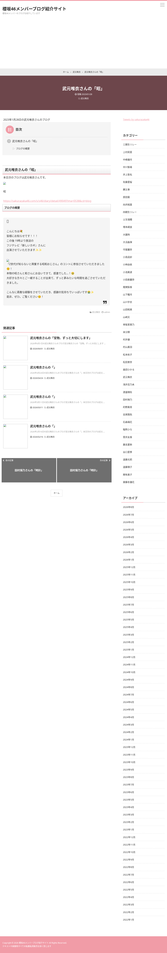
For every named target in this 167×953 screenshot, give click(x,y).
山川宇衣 (127, 301)
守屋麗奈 (127, 249)
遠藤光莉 (127, 459)
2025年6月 (128, 612)
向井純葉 (127, 204)
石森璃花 (127, 421)
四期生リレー (130, 212)
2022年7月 (128, 874)
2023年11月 (129, 754)
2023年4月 (128, 807)
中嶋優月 (127, 159)
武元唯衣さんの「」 (43, 367)
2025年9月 (128, 589)
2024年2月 (128, 732)
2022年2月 (128, 912)
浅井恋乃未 (128, 384)
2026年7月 (128, 514)
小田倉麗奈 (128, 279)
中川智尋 (127, 167)
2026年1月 (128, 559)
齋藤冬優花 (128, 482)
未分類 (126, 332)
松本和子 (127, 354)
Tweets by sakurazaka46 (136, 119)
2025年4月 (128, 627)
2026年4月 (128, 537)
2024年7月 (128, 694)
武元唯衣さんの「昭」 (25, 141)
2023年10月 (129, 762)
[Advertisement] (83, 44)
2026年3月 (128, 544)
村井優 (126, 339)
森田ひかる (128, 369)
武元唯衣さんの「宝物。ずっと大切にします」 (61, 338)
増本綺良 (127, 226)
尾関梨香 (127, 287)
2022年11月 (129, 844)
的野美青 (127, 407)
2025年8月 (128, 597)
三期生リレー (130, 144)
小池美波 (127, 272)
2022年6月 (128, 882)
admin (107, 312)
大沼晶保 (127, 242)
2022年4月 (128, 897)
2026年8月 (128, 507)
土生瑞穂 (127, 219)
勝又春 (126, 189)
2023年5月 (128, 799)
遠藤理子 (127, 466)
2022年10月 (129, 852)
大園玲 (126, 234)
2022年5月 (128, 889)
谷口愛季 (127, 452)
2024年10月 (129, 672)
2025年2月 (128, 642)
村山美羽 (127, 346)
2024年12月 (129, 657)
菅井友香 (127, 437)
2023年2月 (128, 822)
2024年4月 (128, 717)
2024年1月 (128, 739)
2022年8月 (128, 867)
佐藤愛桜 (127, 181)
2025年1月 (128, 649)
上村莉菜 (127, 152)
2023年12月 (129, 747)
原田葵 (126, 197)
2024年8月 (128, 687)
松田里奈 (127, 362)
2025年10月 (129, 582)
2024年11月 (129, 664)
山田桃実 (127, 309)
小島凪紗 (127, 257)
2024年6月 (128, 702)
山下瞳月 (127, 294)
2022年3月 (128, 904)
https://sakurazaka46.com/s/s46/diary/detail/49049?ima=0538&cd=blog (47, 201)
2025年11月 (129, 574)
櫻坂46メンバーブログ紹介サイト (34, 9)
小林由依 (127, 264)
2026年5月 (128, 529)
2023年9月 (128, 769)
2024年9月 (128, 679)
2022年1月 (128, 919)
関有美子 (127, 474)
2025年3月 (128, 634)
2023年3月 (128, 814)
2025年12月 (129, 567)
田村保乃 (127, 399)
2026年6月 (128, 522)
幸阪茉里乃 (128, 324)
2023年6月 (128, 792)
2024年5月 (128, 709)
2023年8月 (128, 777)
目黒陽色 (127, 414)
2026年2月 (128, 552)
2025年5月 (128, 619)
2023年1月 (128, 829)
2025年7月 (128, 604)
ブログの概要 (23, 148)
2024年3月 (128, 724)
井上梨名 (127, 174)
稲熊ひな (127, 429)
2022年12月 (129, 837)
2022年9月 (128, 859)
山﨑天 (126, 317)
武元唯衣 (85, 98)
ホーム (57, 493)
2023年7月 (128, 784)
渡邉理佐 (127, 392)
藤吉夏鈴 (127, 444)
